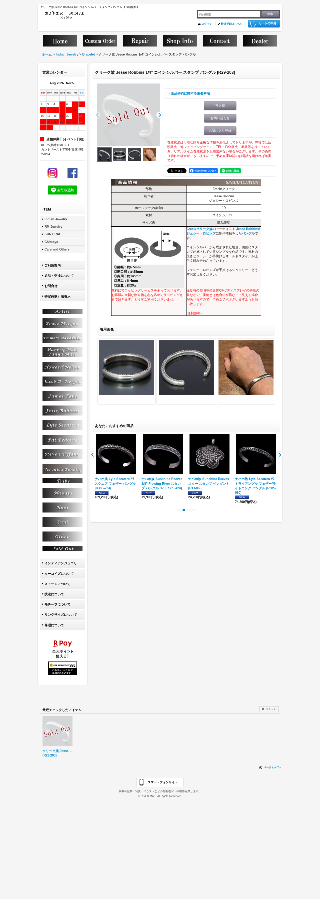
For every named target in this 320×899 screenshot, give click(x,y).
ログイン (206, 23)
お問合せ (51, 286)
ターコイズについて (59, 574)
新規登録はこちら (232, 23)
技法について (54, 594)
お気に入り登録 (220, 130)
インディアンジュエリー (62, 563)
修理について (54, 625)
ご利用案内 (52, 265)
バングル (248, 233)
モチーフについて (57, 604)
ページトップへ (272, 767)
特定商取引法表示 (57, 296)
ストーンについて (57, 584)
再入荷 (220, 106)
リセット (271, 709)
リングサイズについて (60, 614)
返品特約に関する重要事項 (190, 93)
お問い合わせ (220, 118)
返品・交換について (59, 276)
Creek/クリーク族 (199, 229)
